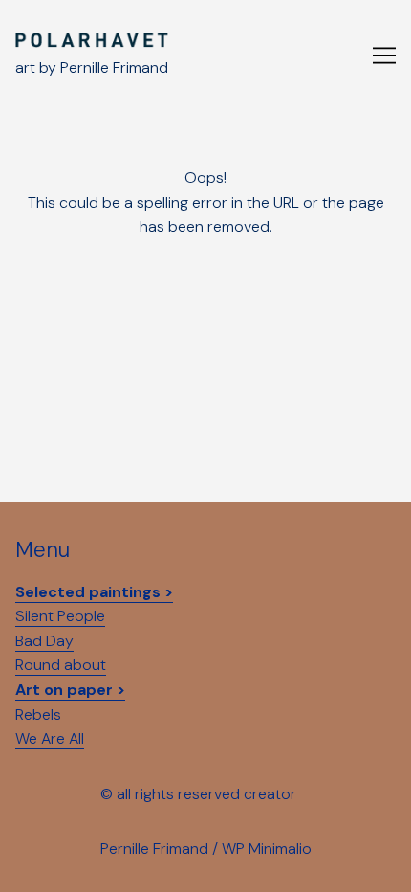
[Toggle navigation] (384, 55)
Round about (60, 665)
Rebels (38, 714)
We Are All (49, 738)
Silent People (60, 616)
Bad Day (44, 641)
